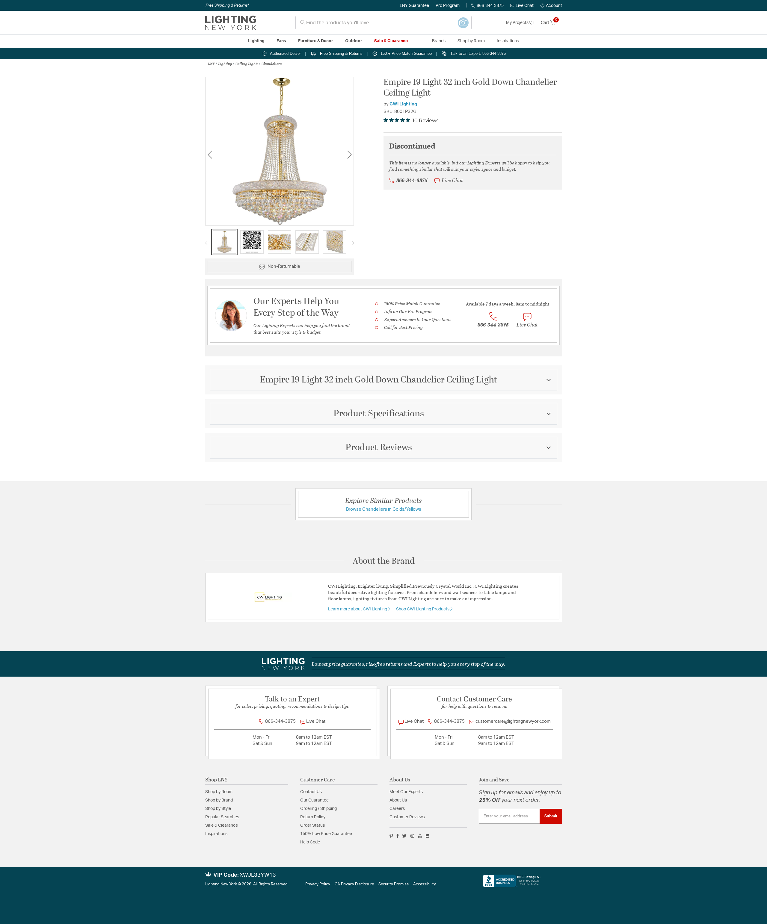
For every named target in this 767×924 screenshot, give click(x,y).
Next (349, 154)
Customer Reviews (407, 817)
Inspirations (216, 834)
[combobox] (383, 22)
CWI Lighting (403, 104)
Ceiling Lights (246, 63)
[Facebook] (397, 836)
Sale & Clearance (221, 825)
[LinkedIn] (427, 836)
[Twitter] (404, 836)
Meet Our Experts (406, 792)
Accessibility (424, 884)
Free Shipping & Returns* (227, 5)
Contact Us (311, 792)
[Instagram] (412, 836)
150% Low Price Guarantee (326, 834)
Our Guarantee (314, 800)
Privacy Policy (317, 884)
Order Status (312, 825)
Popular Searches (222, 817)
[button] (551, 6)
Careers (397, 809)
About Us (398, 800)
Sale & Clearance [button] (391, 41)
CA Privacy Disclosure (354, 884)
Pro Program (448, 6)
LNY (211, 63)
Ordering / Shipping (318, 809)
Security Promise (393, 884)
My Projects (517, 23)
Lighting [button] (256, 41)
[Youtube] (420, 836)
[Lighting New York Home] (230, 23)
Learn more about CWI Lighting (358, 609)
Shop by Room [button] (471, 41)
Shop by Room (218, 792)
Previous (210, 154)
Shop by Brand (219, 800)
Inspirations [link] (508, 41)
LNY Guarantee (414, 6)
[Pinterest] (391, 836)
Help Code (310, 842)
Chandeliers (272, 63)
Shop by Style (218, 809)
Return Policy (312, 817)
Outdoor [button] (353, 41)
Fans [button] (281, 41)
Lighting (225, 63)
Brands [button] (439, 41)
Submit (550, 816)
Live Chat (525, 6)
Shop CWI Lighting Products (423, 609)
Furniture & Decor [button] (315, 41)
